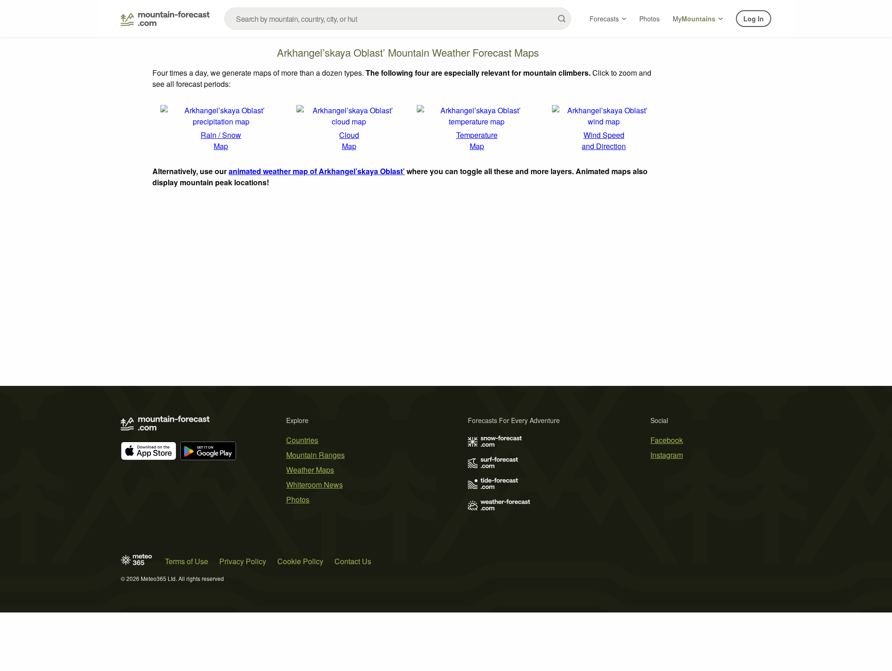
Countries (302, 440)
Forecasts (604, 18)
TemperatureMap (477, 140)
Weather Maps (310, 469)
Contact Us (352, 561)
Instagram (666, 455)
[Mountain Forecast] (165, 18)
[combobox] (397, 18)
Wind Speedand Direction (604, 140)
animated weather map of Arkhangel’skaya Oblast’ (317, 171)
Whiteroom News (314, 484)
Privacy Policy (242, 561)
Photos (649, 18)
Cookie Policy (300, 561)
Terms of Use (186, 561)
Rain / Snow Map (221, 140)
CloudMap (349, 140)
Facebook (666, 440)
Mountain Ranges (315, 455)
